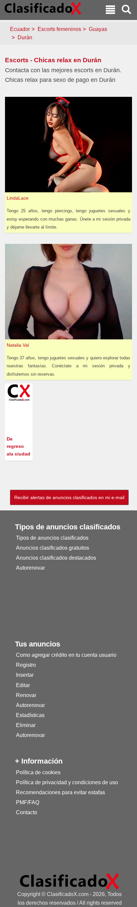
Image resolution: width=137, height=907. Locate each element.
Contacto (26, 812)
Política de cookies (38, 772)
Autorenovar (30, 568)
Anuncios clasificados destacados (56, 558)
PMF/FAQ (27, 802)
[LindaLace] (69, 144)
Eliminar (26, 725)
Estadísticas (30, 715)
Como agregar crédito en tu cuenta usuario (66, 655)
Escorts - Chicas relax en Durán (53, 60)
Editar (23, 685)
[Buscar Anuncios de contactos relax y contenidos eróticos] (126, 10)
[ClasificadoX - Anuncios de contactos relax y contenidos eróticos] (69, 881)
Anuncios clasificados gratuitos (52, 548)
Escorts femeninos (59, 29)
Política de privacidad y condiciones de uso (67, 782)
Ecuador (20, 29)
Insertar (25, 675)
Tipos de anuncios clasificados (52, 538)
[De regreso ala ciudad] (19, 392)
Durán (25, 37)
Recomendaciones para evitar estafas (60, 792)
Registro (26, 665)
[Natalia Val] (69, 291)
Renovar (26, 695)
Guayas (98, 29)
